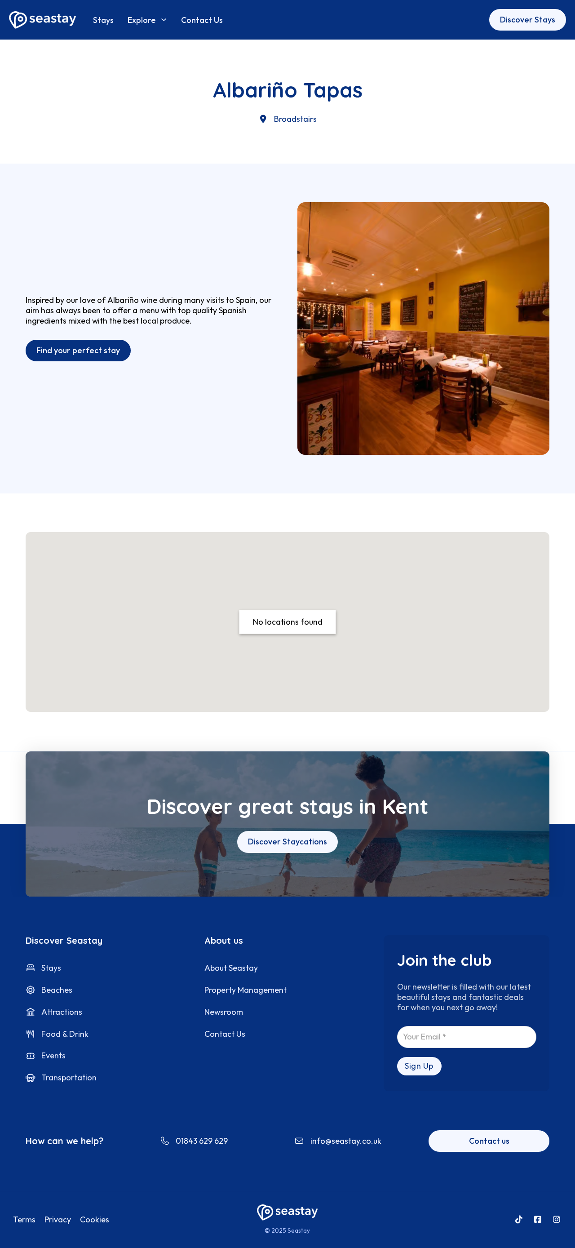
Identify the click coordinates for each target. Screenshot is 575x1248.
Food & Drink (64, 1034)
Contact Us (202, 20)
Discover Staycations (287, 841)
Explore (142, 20)
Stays (103, 20)
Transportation (69, 1077)
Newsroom (223, 1012)
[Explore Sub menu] (163, 19)
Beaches (56, 990)
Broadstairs (295, 119)
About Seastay (231, 968)
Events (53, 1055)
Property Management (245, 990)
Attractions (61, 1012)
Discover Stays (527, 19)
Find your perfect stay (78, 350)
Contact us (489, 1141)
